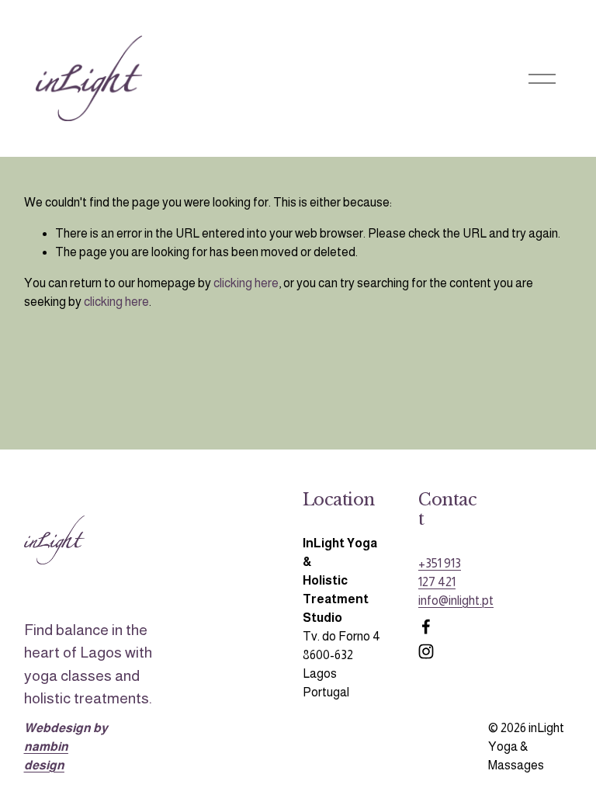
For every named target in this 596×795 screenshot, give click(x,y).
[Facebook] (426, 626)
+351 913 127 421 (439, 572)
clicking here (246, 283)
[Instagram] (426, 651)
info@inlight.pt (456, 600)
